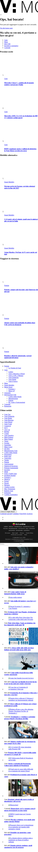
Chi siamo (7, 533)
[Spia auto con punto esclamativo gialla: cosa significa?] (21, 555)
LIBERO (6, 526)
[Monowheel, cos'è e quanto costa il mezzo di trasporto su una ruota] (21, 805)
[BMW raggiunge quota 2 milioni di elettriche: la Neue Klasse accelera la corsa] (21, 131)
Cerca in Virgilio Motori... (8, 511)
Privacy (22, 533)
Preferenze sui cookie (16, 534)
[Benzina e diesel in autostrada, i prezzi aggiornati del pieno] (21, 338)
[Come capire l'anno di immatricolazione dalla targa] (21, 580)
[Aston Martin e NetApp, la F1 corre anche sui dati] (21, 235)
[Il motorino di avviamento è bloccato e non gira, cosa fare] (21, 688)
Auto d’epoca (13, 381)
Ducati (6, 483)
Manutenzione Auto (10, 451)
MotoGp (7, 479)
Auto (6, 40)
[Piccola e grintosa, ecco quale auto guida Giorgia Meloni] (21, 815)
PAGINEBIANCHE (13, 528)
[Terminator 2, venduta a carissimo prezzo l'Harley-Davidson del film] (21, 711)
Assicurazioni (8, 464)
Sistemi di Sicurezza (11, 466)
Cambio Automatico (11, 495)
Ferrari (6, 481)
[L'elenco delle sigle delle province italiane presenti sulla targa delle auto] (21, 636)
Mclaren (7, 485)
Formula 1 (11, 389)
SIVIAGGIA (32, 528)
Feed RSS (23, 514)
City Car (7, 430)
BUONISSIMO (19, 530)
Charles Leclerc (9, 487)
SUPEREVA (26, 530)
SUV (6, 428)
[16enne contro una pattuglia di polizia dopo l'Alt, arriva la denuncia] (21, 305)
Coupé (6, 433)
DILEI (27, 528)
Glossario (7, 393)
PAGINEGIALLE (18, 526)
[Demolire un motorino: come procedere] (21, 827)
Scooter (6, 443)
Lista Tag (7, 414)
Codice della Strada (14, 397)
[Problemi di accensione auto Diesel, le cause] (21, 770)
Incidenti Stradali (10, 475)
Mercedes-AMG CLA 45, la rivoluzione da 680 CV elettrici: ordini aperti (20, 117)
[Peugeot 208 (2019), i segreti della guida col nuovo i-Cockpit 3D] (21, 748)
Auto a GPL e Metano (15, 376)
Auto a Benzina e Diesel (16, 374)
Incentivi (7, 470)
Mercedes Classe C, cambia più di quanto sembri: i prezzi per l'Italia (19, 84)
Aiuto (25, 534)
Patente (10, 400)
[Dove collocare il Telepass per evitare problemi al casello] (21, 699)
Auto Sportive (9, 435)
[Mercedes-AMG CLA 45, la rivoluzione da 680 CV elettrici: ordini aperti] (21, 98)
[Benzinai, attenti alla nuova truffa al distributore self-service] (21, 788)
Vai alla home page (6, 28)
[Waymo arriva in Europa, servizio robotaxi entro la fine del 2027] (21, 168)
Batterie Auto (8, 491)
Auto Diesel (8, 422)
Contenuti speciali (6, 514)
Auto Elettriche (13, 377)
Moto (6, 42)
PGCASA (5, 528)
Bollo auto (7, 456)
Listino (10, 372)
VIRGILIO (11, 526)
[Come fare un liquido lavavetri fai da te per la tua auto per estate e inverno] (21, 678)
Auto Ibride (12, 379)
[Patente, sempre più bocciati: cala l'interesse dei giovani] (21, 272)
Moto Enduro (8, 437)
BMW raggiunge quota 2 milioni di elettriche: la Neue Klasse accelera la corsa (20, 150)
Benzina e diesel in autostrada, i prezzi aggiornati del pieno (17, 357)
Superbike (7, 445)
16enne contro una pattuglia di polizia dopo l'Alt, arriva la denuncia (19, 324)
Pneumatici (8, 454)
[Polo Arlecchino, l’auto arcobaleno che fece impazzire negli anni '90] (21, 618)
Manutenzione (13, 398)
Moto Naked (8, 439)
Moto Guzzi (8, 447)
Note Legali (15, 533)
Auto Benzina (9, 420)
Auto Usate (8, 424)
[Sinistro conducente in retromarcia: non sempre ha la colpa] (21, 730)
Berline (6, 432)
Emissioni (7, 493)
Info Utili (7, 44)
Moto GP (11, 391)
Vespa (6, 441)
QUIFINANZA (12, 530)
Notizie (6, 285)
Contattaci (15, 514)
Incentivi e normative (11, 46)
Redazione (7, 406)
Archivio (30, 514)
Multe (6, 472)
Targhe (6, 460)
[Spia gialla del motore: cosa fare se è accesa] (21, 597)
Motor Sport (8, 387)
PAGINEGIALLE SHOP (28, 526)
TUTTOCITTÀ (21, 528)
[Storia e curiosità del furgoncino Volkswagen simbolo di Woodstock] (21, 759)
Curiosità (7, 48)
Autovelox (7, 458)
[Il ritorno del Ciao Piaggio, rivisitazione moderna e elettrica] (21, 607)
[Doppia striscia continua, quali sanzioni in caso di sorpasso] (21, 840)
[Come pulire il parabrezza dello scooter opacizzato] (21, 661)
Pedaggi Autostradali (11, 468)
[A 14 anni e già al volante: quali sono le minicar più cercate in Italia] (21, 201)
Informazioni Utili (10, 395)
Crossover (7, 426)
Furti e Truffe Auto (10, 474)
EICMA (7, 449)
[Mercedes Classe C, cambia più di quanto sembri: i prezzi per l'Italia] (21, 65)
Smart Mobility (9, 182)
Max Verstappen (9, 489)
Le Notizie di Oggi (14, 368)
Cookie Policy (29, 533)
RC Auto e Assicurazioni (16, 402)
